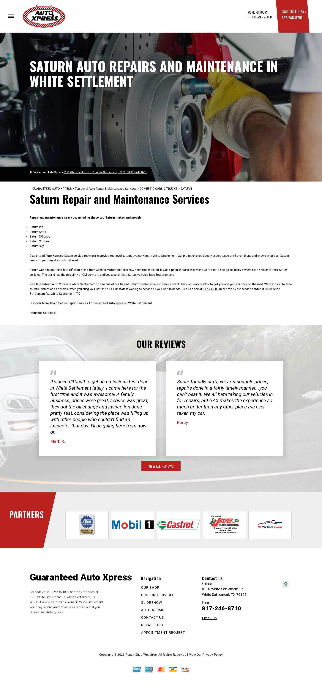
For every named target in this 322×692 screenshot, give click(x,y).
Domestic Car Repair (43, 313)
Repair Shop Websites (141, 654)
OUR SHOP (150, 587)
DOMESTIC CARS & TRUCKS (158, 188)
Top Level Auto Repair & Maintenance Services (105, 188)
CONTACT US (152, 617)
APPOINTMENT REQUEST (163, 632)
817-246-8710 (292, 17)
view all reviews (161, 466)
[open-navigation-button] (11, 16)
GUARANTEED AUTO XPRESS (52, 188)
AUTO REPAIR (152, 610)
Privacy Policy (212, 654)
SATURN (186, 188)
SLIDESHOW (151, 602)
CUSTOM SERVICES (157, 595)
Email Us (209, 618)
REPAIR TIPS (152, 625)
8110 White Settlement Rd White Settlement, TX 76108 (97, 172)
